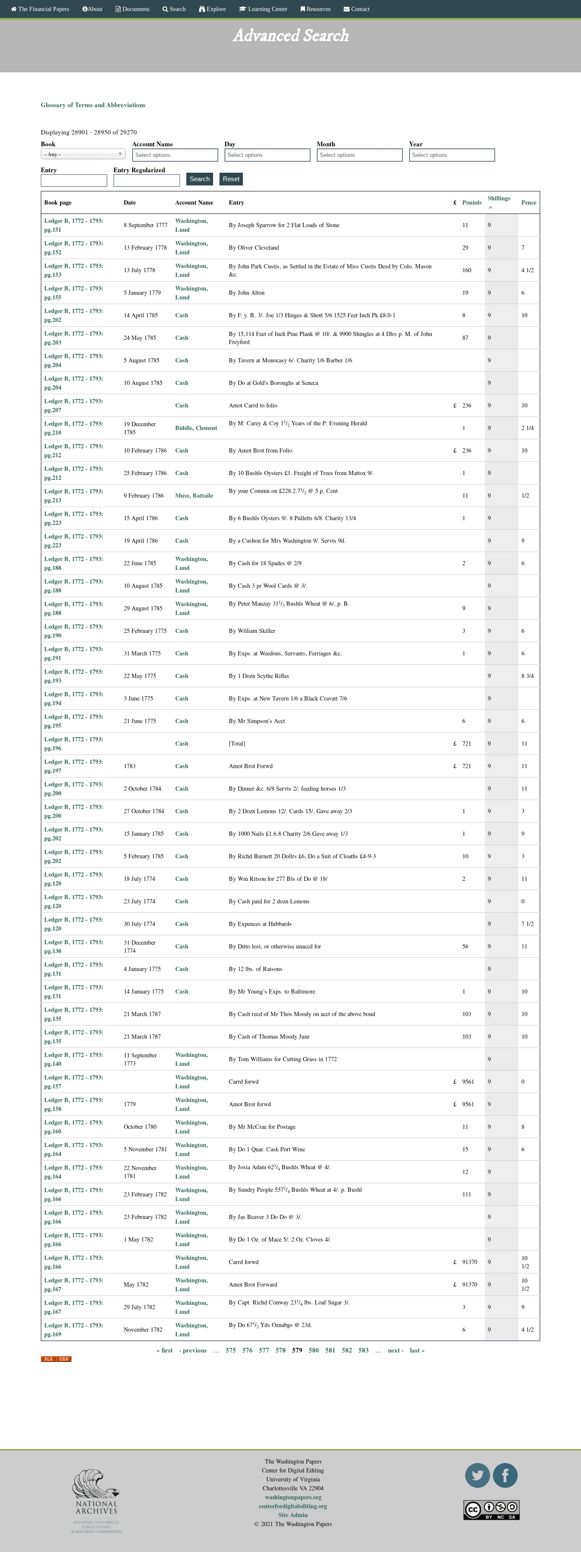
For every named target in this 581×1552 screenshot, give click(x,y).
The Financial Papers (43, 9)
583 (364, 1350)
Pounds (472, 202)
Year (416, 143)
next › (396, 1350)
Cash (181, 314)
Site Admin (293, 1514)
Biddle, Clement (196, 427)
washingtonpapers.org (293, 1496)
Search (177, 9)
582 (347, 1350)
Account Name (152, 143)
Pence (528, 202)
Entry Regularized (139, 169)
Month (326, 143)
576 (247, 1350)
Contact (360, 9)
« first (165, 1350)
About (95, 9)
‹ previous (193, 1350)
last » (417, 1350)
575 (231, 1350)
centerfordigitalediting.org (293, 1505)
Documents (135, 9)
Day (230, 143)
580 (314, 1350)
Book (48, 143)
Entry (49, 169)
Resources (317, 9)
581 (330, 1350)
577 (264, 1350)
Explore (215, 9)
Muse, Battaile (194, 495)
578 (281, 1350)
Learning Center (267, 9)
